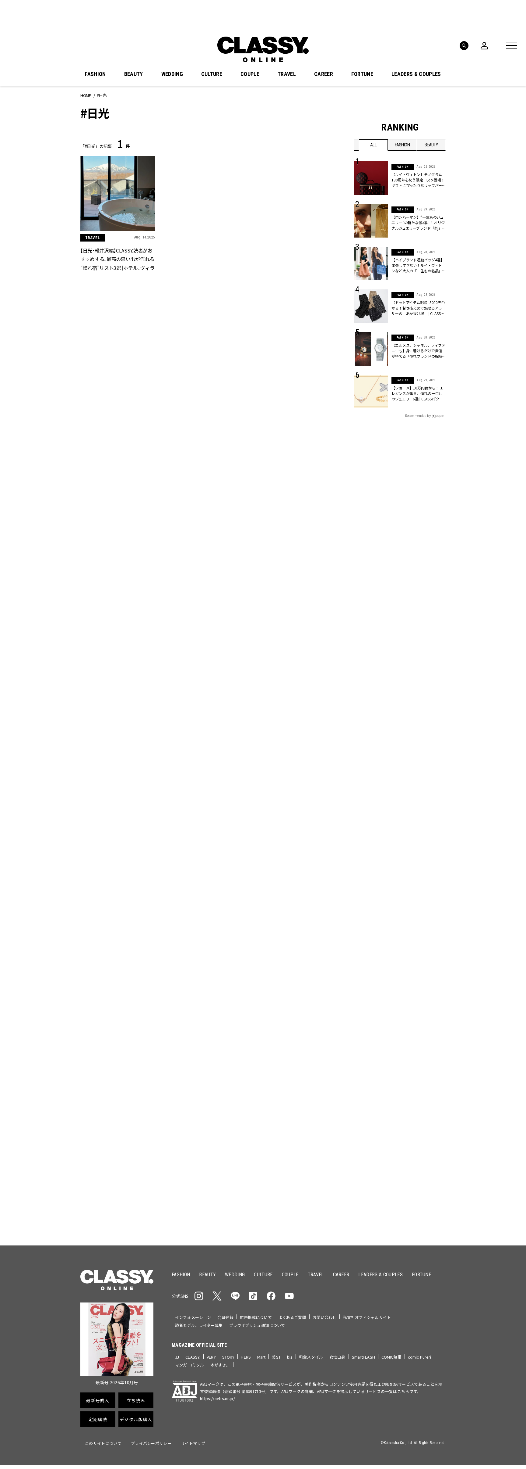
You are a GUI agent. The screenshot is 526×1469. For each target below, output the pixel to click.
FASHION (95, 74)
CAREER (323, 74)
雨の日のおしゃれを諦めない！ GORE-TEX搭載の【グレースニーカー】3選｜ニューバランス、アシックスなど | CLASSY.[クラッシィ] (292, 931)
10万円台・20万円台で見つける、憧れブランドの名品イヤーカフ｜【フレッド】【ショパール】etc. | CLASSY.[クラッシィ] (204, 1057)
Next (439, 582)
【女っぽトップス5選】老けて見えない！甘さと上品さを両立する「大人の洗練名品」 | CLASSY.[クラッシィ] (292, 1184)
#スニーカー (422, 669)
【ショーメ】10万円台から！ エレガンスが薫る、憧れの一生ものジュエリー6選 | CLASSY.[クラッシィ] (417, 393)
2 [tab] (289, 593)
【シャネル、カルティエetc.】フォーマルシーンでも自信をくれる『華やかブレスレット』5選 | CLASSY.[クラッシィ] (292, 1057)
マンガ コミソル (189, 1365)
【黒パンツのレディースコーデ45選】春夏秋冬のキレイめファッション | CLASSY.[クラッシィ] (204, 1183)
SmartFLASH (363, 1357)
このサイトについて (103, 1443)
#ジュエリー (370, 659)
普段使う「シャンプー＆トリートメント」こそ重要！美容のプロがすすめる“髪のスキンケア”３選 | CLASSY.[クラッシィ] (116, 1057)
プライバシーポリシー (151, 1443)
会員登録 (225, 1317)
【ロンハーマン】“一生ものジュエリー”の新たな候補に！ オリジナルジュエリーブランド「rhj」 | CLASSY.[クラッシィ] (418, 222)
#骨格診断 (433, 679)
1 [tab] (281, 593)
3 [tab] (296, 593)
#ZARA (410, 679)
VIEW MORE (400, 900)
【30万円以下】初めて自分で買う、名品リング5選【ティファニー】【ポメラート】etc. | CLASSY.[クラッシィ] (115, 1184)
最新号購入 (282, 718)
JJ (177, 1357)
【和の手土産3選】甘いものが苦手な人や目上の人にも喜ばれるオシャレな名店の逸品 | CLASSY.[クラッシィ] (205, 931)
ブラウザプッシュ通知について (257, 1325)
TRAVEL (287, 74)
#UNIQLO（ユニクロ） (377, 679)
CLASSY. (192, 1357)
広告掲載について (256, 1317)
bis (290, 1357)
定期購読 (282, 762)
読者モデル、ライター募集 (199, 1325)
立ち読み (282, 740)
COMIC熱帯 (391, 1357)
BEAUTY (133, 74)
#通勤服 (396, 659)
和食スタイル (311, 1357)
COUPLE (249, 74)
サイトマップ (193, 1443)
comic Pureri (419, 1357)
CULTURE (211, 74)
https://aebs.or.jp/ (217, 1398)
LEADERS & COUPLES (416, 74)
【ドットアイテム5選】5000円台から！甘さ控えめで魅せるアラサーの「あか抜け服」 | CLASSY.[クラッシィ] (418, 308)
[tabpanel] (263, 526)
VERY (211, 1357)
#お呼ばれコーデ (425, 659)
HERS (246, 1357)
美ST (276, 1357)
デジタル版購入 (282, 784)
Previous (423, 582)
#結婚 (398, 669)
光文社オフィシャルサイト (367, 1317)
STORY (228, 1357)
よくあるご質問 (292, 1317)
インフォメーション (193, 1317)
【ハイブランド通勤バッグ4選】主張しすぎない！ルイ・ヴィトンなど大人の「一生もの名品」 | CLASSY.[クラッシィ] (417, 265)
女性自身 (337, 1357)
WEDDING (172, 74)
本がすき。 (220, 1365)
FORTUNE (362, 74)
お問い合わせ (325, 1317)
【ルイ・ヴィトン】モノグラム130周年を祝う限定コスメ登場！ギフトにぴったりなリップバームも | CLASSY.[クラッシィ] (418, 180)
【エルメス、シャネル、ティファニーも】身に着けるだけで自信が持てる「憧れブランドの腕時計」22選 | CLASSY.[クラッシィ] (418, 350)
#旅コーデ (376, 669)
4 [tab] (303, 593)
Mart (261, 1357)
